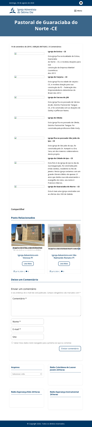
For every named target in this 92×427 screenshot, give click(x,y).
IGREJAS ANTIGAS (40, 46)
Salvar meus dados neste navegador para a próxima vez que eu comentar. (43, 343)
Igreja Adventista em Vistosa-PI (28, 249)
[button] (79, 249)
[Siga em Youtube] (81, 3)
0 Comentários (55, 46)
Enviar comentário (70, 348)
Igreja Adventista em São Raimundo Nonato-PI (64, 249)
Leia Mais (28, 263)
